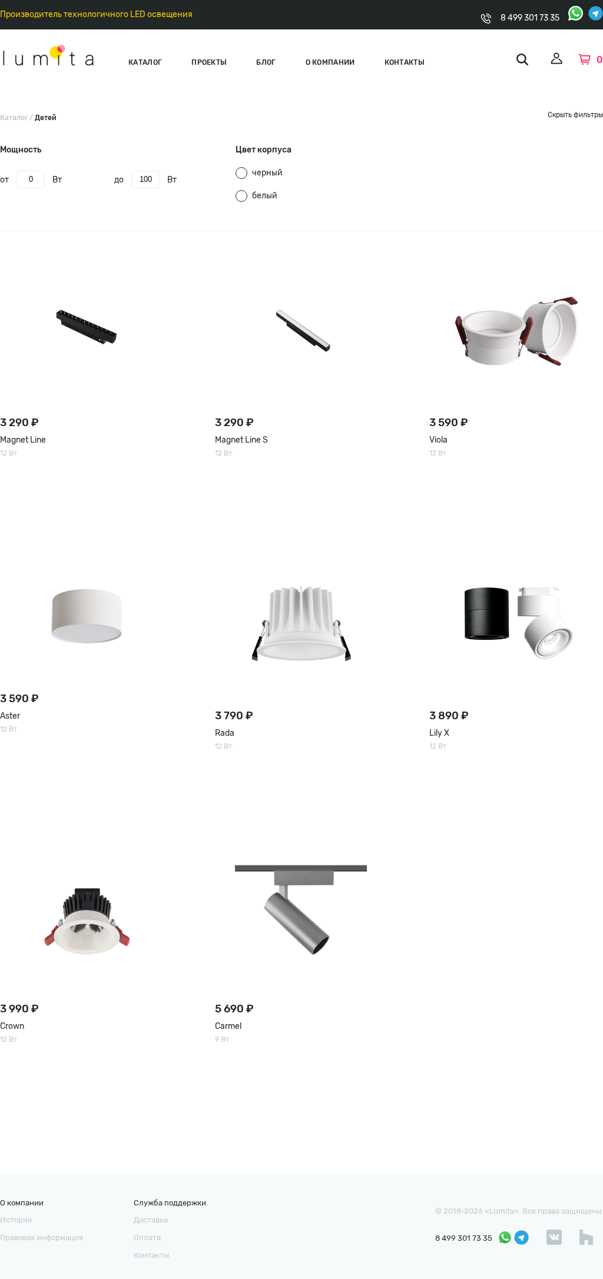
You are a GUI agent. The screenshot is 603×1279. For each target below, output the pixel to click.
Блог (266, 62)
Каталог (145, 62)
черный (267, 173)
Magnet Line (23, 440)
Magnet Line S (241, 440)
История (16, 1219)
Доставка (151, 1219)
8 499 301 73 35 (530, 18)
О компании (330, 62)
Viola (438, 440)
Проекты (209, 62)
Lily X (439, 733)
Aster (10, 716)
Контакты (405, 62)
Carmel (228, 1026)
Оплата (147, 1237)
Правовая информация (41, 1237)
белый (264, 196)
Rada (224, 733)
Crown (12, 1026)
